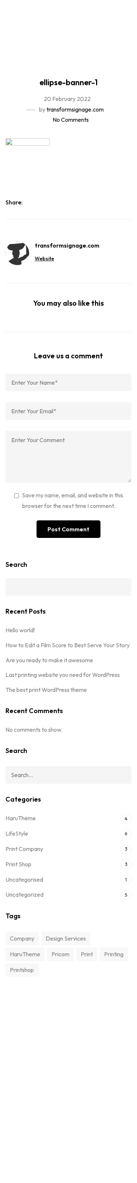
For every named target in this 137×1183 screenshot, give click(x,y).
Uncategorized (24, 894)
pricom (60, 954)
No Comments (71, 119)
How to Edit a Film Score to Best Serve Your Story (67, 645)
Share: (14, 202)
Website (44, 258)
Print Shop (18, 864)
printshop (22, 969)
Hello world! (20, 630)
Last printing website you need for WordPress (62, 674)
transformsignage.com (75, 109)
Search (16, 564)
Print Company (24, 848)
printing (113, 954)
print (87, 954)
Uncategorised (24, 879)
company (22, 938)
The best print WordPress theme (46, 689)
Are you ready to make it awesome (49, 660)
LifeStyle (16, 833)
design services (66, 938)
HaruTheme (20, 818)
